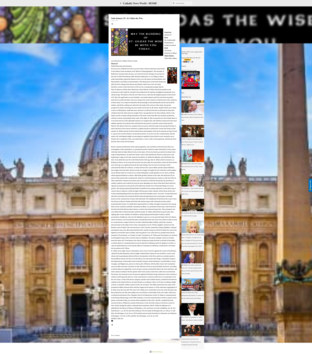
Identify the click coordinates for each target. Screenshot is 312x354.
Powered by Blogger (157, 352)
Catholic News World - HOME (140, 3)
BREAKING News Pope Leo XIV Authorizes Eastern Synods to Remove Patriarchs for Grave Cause (192, 117)
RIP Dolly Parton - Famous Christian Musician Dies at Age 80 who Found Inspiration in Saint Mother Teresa (192, 191)
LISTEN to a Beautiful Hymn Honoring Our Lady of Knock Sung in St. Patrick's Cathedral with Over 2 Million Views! (192, 141)
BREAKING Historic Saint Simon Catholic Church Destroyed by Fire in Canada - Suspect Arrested (192, 166)
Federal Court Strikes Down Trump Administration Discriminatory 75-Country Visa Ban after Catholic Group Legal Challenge (192, 295)
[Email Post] (112, 321)
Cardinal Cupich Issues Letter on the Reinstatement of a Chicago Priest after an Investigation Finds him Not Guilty (191, 341)
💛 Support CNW (310, 185)
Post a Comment (115, 335)
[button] (112, 24)
